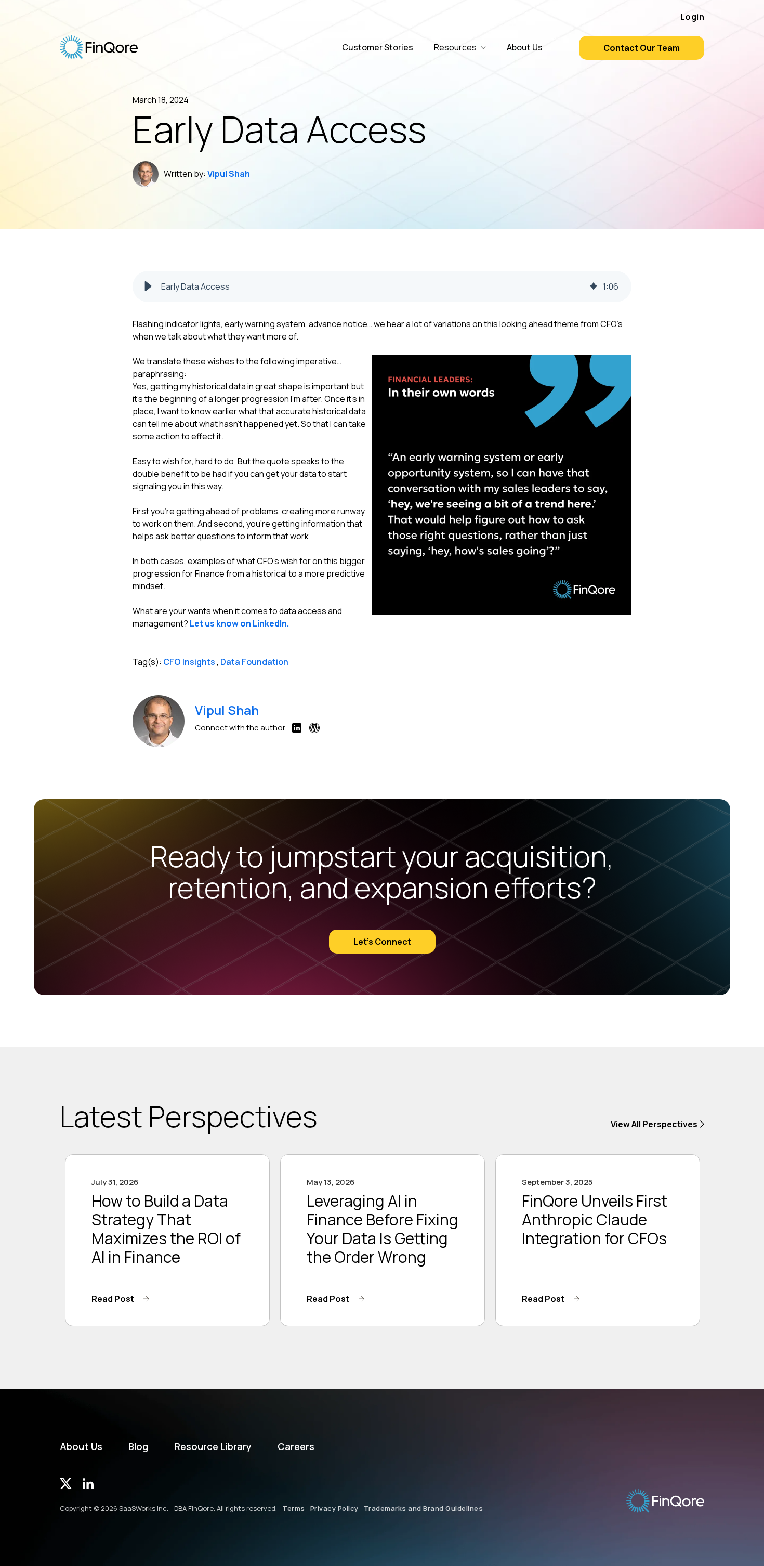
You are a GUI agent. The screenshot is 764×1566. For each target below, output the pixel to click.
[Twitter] (66, 1485)
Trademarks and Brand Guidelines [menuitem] (423, 1508)
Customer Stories (377, 47)
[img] (593, 286)
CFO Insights (189, 662)
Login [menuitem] (692, 16)
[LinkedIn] (297, 730)
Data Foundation (254, 662)
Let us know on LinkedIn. (239, 623)
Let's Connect (382, 941)
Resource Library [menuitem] (213, 1447)
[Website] (314, 730)
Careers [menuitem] (296, 1447)
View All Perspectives (654, 1124)
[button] (148, 286)
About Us (525, 47)
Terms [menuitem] (293, 1508)
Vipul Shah (228, 173)
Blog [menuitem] (138, 1447)
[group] (382, 286)
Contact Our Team (641, 48)
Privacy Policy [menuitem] (334, 1508)
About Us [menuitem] (81, 1447)
